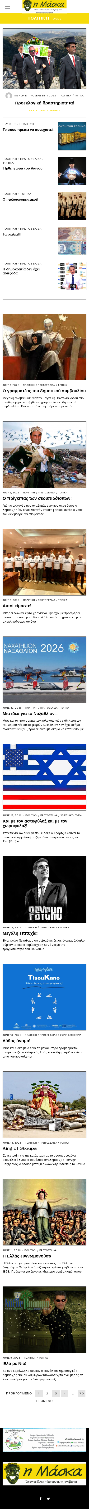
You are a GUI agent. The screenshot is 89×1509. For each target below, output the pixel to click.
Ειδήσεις (9, 124)
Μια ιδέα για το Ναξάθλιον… (30, 713)
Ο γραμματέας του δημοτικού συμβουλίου (44, 390)
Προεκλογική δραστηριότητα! (44, 103)
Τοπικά (79, 96)
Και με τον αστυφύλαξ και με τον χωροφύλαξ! (35, 823)
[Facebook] (40, 1498)
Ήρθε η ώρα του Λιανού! (23, 168)
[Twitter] (48, 1498)
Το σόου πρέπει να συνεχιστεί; (28, 129)
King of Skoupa (20, 1148)
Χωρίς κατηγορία (71, 815)
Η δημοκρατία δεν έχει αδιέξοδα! (21, 271)
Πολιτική (66, 96)
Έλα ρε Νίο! (14, 1363)
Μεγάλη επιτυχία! (20, 933)
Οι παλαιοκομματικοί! (20, 199)
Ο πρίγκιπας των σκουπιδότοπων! (37, 498)
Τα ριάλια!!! (12, 234)
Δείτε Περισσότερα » (44, 110)
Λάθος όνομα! (16, 1040)
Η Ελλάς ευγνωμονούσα (27, 1256)
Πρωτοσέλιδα (31, 159)
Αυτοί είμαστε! (17, 605)
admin (23, 96)
